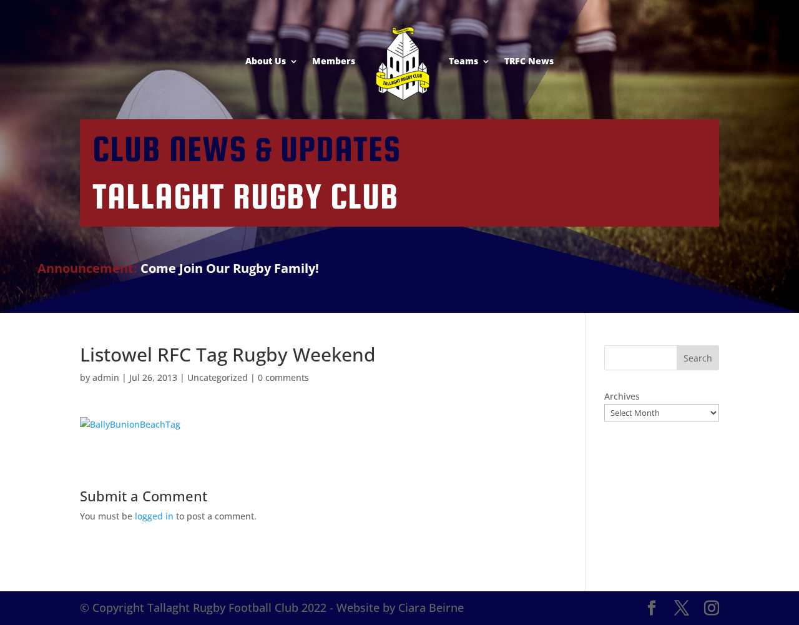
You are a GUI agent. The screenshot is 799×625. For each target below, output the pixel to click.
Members (333, 61)
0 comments (283, 377)
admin (105, 377)
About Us (265, 61)
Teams (463, 61)
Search (698, 358)
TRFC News (529, 61)
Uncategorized (217, 377)
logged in (154, 516)
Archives (622, 396)
